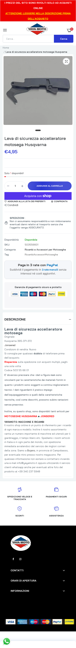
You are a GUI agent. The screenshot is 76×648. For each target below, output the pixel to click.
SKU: (7, 244)
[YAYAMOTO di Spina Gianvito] (37, 30)
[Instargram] (20, 559)
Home (6, 47)
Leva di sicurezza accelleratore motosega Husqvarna (35, 141)
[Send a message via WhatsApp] (6, 641)
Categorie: (10, 249)
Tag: (6, 254)
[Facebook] (13, 559)
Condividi (12, 205)
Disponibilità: (11, 239)
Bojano (31, 450)
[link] (66, 626)
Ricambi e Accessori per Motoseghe (45, 249)
